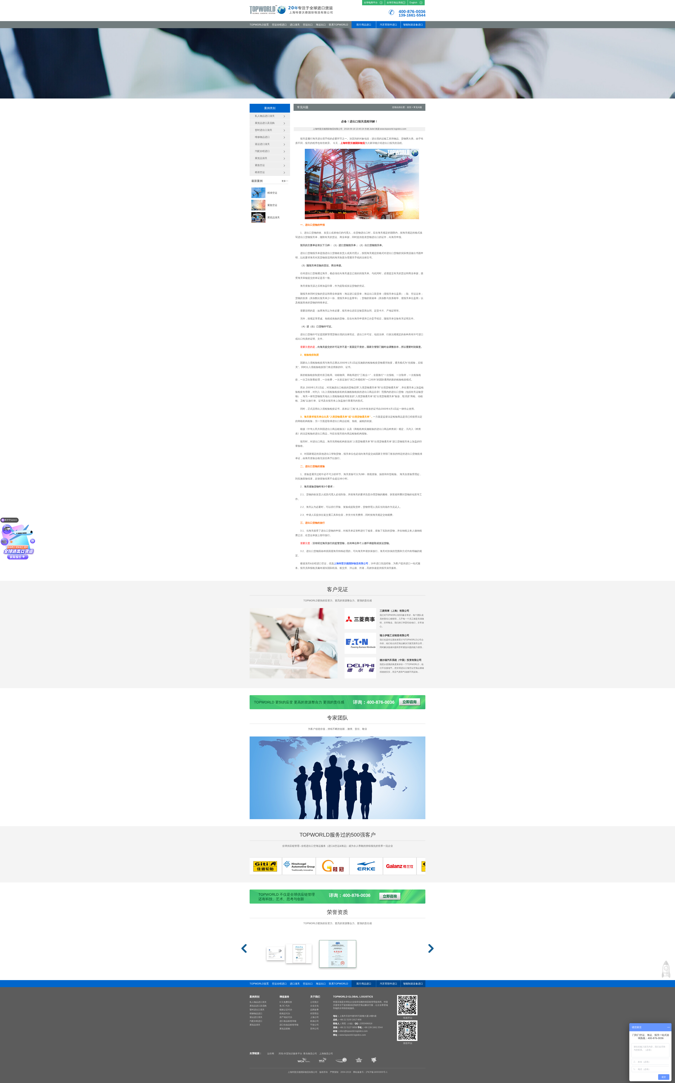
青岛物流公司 (310, 1053)
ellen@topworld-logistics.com (353, 1031)
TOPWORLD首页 (259, 24)
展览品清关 (273, 217)
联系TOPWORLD (338, 24)
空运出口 (308, 24)
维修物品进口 (256, 1013)
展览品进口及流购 (258, 1006)
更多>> (285, 181)
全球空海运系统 (395, 2)
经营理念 (314, 1013)
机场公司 (314, 1021)
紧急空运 (272, 205)
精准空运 (272, 192)
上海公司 (314, 1017)
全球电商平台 (371, 2)
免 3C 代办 (284, 1006)
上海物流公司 (326, 1053)
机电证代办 (284, 1013)
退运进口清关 (256, 1017)
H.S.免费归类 (285, 1002)
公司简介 (314, 1002)
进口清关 (295, 24)
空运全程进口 (279, 24)
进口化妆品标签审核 (288, 1025)
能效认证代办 (285, 1009)
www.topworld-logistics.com (352, 1035)
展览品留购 (284, 1028)
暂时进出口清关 (257, 1009)
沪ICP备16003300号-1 (376, 1072)
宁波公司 (314, 1025)
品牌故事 (314, 1009)
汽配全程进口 (256, 1021)
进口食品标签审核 (287, 1021)
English (413, 2)
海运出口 (321, 24)
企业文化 (314, 1006)
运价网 (270, 1053)
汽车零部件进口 (388, 24)
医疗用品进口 (363, 24)
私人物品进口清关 (258, 1002)
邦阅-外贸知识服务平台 (290, 1053)
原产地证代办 (285, 1017)
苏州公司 (314, 1028)
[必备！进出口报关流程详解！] (274, 873)
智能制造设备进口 (413, 24)
